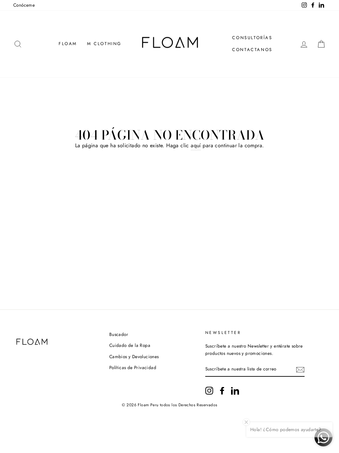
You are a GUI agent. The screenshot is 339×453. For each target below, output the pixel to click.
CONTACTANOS (252, 49)
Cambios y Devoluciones (134, 356)
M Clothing (104, 43)
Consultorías (252, 37)
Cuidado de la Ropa (129, 345)
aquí (196, 145)
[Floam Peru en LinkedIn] (235, 391)
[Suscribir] (300, 369)
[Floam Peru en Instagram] (209, 391)
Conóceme (24, 5)
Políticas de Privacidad (132, 367)
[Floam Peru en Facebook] (222, 391)
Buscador (118, 334)
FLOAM (68, 43)
